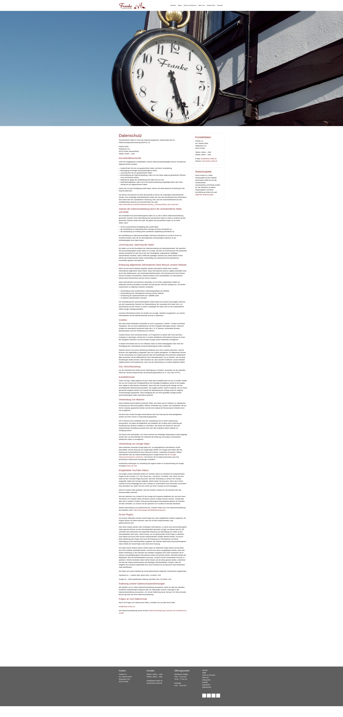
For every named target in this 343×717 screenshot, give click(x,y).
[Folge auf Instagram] (209, 696)
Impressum (206, 685)
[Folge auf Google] (218, 696)
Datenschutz (206, 687)
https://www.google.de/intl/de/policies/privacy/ (150, 510)
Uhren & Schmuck (208, 675)
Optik (204, 673)
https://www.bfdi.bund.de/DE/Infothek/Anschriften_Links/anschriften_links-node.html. (149, 204)
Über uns (205, 677)
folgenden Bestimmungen (204, 195)
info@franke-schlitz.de (127, 606)
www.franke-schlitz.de (209, 161)
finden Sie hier (132, 466)
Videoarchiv (206, 680)
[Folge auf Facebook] (204, 696)
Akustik (204, 670)
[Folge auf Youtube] (213, 696)
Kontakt (205, 682)
